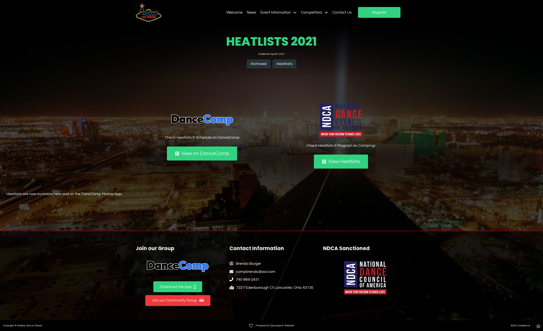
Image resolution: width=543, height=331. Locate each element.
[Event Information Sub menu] (295, 12)
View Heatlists (344, 161)
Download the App (176, 287)
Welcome (234, 12)
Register (379, 12)
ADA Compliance (520, 325)
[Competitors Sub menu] (326, 12)
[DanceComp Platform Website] (178, 266)
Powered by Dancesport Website (275, 325)
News (251, 12)
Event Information (275, 12)
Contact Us (342, 12)
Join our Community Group (174, 300)
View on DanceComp (205, 153)
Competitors (311, 12)
